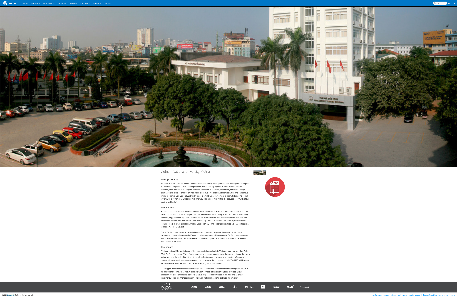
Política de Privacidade (429, 295)
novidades (73, 3)
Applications (35, 3)
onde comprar (62, 3)
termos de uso (443, 295)
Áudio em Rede (48, 3)
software (394, 295)
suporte (107, 3)
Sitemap (452, 295)
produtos (25, 3)
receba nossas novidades (381, 295)
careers (417, 295)
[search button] (449, 2)
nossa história (85, 3)
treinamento (97, 3)
